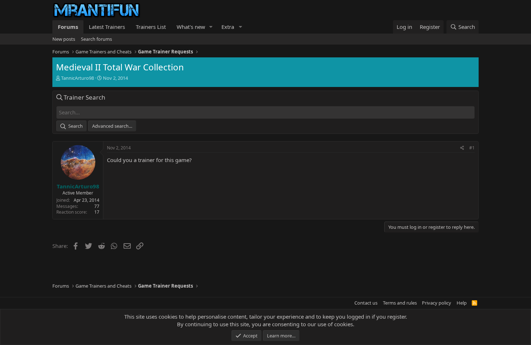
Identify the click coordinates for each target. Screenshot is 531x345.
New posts (63, 39)
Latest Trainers (107, 26)
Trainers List (151, 26)
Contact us (365, 303)
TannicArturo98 (77, 78)
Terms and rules (400, 303)
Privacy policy (436, 303)
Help (462, 303)
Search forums (96, 39)
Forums (68, 26)
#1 (472, 148)
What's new (191, 26)
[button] (211, 27)
